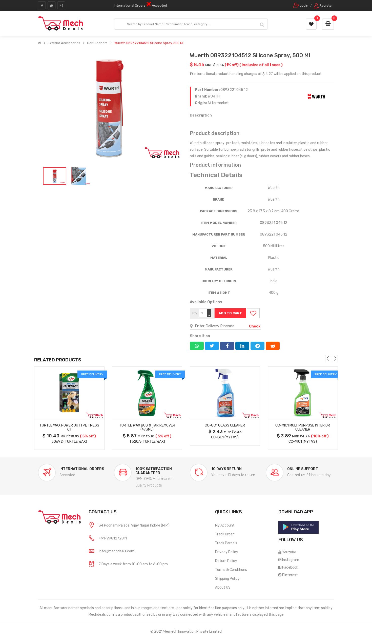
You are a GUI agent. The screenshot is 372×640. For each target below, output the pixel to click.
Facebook (290, 567)
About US (223, 587)
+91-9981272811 (113, 538)
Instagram (290, 560)
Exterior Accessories (64, 43)
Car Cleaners (97, 43)
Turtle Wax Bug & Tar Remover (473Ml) (147, 427)
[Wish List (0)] (311, 24)
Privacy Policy (226, 552)
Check (254, 326)
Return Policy (226, 561)
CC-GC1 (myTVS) (225, 437)
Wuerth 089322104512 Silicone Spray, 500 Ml (148, 43)
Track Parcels (226, 543)
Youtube (289, 552)
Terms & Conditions (231, 570)
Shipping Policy (227, 578)
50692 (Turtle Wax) (69, 441)
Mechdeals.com (101, 614)
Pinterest (290, 575)
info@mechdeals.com (116, 551)
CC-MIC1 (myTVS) (302, 441)
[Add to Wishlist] (253, 313)
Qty (194, 313)
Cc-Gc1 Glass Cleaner (225, 425)
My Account (225, 525)
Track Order (224, 534)
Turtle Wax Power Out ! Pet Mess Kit (69, 427)
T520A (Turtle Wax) (147, 441)
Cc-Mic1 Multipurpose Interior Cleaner (302, 427)
